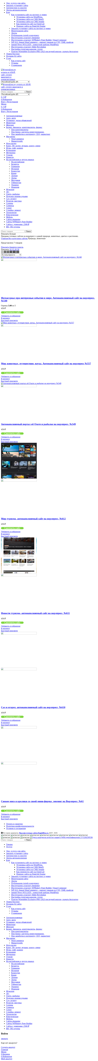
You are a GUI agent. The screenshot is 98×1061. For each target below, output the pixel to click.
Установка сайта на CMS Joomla (30, 21)
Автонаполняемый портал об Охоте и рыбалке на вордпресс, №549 (38, 424)
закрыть (4, 1038)
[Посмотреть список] (2, 252)
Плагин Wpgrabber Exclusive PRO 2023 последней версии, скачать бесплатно (44, 51)
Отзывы (14, 63)
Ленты (14, 33)
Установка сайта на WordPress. (29, 17)
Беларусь (15, 164)
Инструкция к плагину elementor (25, 38)
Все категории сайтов (18, 238)
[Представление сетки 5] (14, 252)
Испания (15, 169)
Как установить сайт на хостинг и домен (29, 15)
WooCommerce (17, 139)
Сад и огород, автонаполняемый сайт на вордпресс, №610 (33, 707)
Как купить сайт (18, 61)
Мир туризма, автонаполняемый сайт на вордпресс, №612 (33, 518)
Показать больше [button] (8, 234)
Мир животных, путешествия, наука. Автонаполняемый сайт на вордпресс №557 (46, 363)
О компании (16, 65)
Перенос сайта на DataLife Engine (30, 26)
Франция (15, 187)
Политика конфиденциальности (20, 826)
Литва (14, 178)
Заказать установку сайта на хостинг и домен (31, 28)
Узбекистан (16, 182)
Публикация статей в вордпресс (25, 35)
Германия (15, 166)
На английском (17, 162)
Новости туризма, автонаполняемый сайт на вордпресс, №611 (35, 613)
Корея (13, 173)
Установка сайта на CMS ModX (30, 19)
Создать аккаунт (8, 1047)
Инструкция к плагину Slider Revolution (28, 47)
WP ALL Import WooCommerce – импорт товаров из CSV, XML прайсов (42, 42)
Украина (15, 185)
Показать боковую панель (12, 247)
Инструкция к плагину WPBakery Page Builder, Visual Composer (38, 40)
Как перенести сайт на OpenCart (30, 24)
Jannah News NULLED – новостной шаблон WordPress (35, 44)
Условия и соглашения (16, 828)
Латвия (14, 176)
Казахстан (15, 171)
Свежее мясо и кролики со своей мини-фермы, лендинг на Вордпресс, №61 (42, 801)
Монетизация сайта (19, 31)
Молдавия (15, 180)
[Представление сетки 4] (11, 252)
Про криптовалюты (19, 130)
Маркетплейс (17, 141)
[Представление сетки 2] (5, 252)
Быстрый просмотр (9, 320)
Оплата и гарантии (14, 824)
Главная (4, 238)
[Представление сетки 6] (17, 252)
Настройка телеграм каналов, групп (27, 49)
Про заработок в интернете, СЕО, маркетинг (30, 134)
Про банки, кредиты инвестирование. (27, 132)
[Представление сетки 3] (8, 252)
